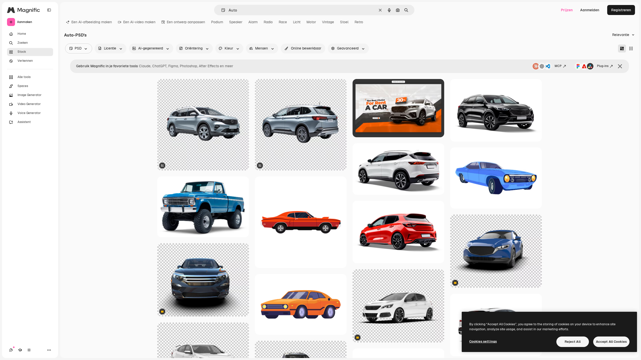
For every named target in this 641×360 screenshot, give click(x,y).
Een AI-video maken (139, 22)
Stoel (344, 22)
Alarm (253, 22)
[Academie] (20, 350)
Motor (311, 22)
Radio (268, 22)
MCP (558, 66)
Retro (359, 22)
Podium (217, 22)
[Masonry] (622, 48)
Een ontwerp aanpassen (186, 22)
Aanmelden (589, 10)
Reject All (573, 342)
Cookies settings (483, 341)
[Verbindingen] (11, 350)
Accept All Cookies (611, 342)
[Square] (631, 48)
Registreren (621, 10)
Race (283, 22)
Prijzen (567, 10)
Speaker (235, 22)
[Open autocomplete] (221, 10)
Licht (296, 22)
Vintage (328, 22)
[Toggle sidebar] (49, 10)
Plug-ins (602, 66)
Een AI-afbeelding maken (91, 22)
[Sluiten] (620, 66)
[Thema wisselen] (29, 350)
